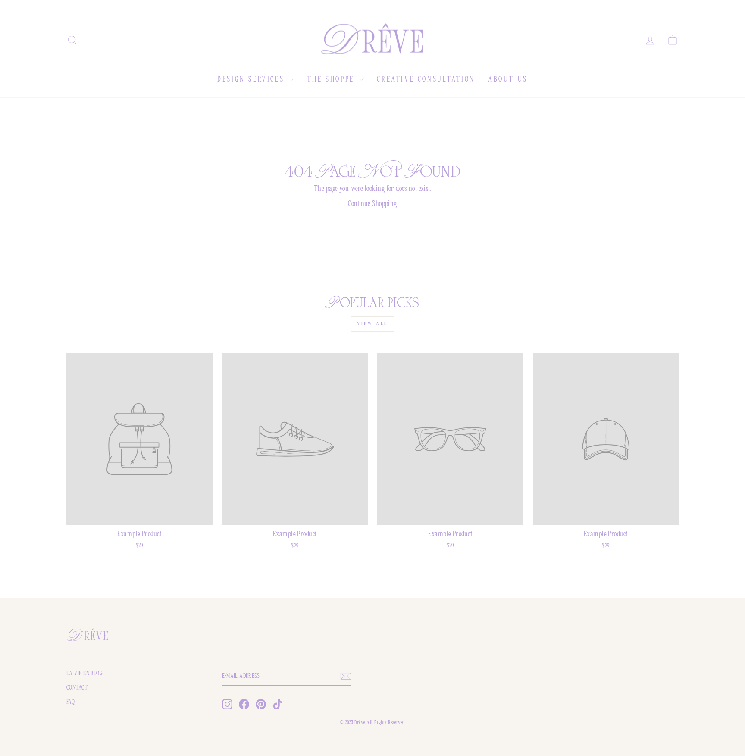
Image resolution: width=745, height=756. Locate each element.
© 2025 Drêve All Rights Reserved (372, 722)
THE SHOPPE (332, 80)
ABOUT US (508, 80)
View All (372, 323)
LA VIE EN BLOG (84, 674)
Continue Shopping (372, 204)
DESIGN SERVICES (252, 80)
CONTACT (77, 688)
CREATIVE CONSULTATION (426, 80)
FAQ (70, 702)
